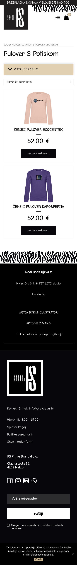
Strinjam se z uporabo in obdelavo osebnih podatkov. (37, 527)
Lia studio (38, 294)
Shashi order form (19, 442)
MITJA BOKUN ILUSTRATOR (38, 312)
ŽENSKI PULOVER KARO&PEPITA (38, 207)
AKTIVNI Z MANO (38, 323)
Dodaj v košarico (38, 153)
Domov (7, 45)
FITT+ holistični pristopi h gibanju (38, 334)
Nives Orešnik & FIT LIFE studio (38, 283)
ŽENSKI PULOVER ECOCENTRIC (38, 130)
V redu (38, 559)
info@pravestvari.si (41, 408)
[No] (72, 554)
